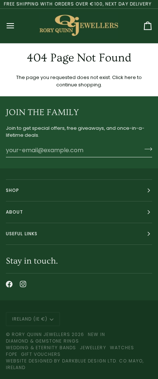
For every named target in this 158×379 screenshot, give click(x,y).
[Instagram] (23, 284)
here (130, 77)
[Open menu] (17, 26)
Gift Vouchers (41, 354)
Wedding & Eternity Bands (41, 347)
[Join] (146, 149)
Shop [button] (12, 190)
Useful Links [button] (21, 233)
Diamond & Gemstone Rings (42, 341)
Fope (11, 354)
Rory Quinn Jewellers (41, 334)
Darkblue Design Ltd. (90, 361)
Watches (122, 347)
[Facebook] (9, 284)
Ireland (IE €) (29, 319)
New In (96, 334)
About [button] (14, 212)
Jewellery (93, 347)
